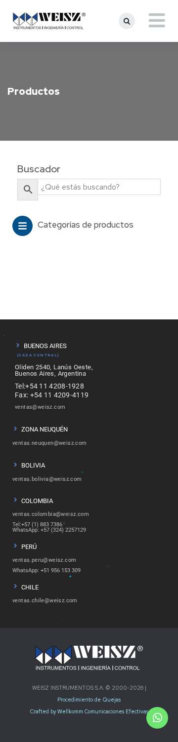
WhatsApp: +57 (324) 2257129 (49, 530)
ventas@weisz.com (40, 407)
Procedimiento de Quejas (89, 699)
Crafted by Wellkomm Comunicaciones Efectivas (89, 711)
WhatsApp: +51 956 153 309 (46, 570)
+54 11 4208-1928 (54, 386)
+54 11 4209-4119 (59, 395)
